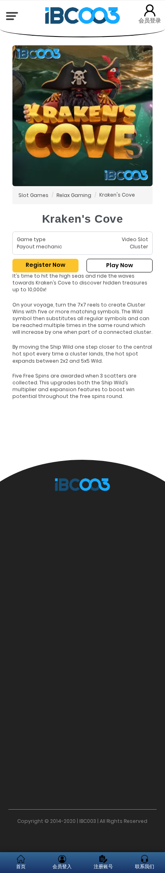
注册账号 (103, 866)
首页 (21, 866)
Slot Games (33, 195)
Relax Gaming (73, 195)
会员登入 (62, 866)
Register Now (45, 265)
